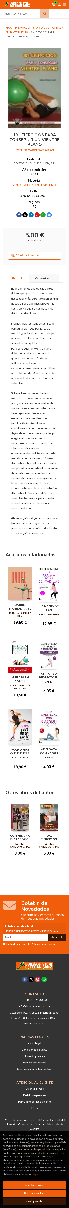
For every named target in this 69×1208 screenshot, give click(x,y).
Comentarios (44, 278)
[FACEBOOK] (25, 979)
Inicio (9, 27)
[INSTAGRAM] (37, 979)
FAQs (34, 1108)
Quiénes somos (34, 1089)
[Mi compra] (54, 5)
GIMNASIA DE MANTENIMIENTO (34, 185)
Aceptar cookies (34, 1185)
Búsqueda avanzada (59, 14)
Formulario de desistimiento (34, 1101)
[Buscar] (44, 13)
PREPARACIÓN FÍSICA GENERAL (32, 27)
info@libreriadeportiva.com (35, 1006)
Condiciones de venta (34, 1049)
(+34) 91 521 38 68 (34, 1000)
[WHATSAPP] (44, 979)
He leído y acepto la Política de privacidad (31, 944)
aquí (35, 1174)
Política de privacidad (34, 1056)
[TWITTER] (31, 979)
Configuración (34, 1201)
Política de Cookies (34, 1062)
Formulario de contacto (34, 1023)
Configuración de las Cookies (34, 1069)
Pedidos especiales (34, 1095)
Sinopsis (17, 278)
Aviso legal (34, 1043)
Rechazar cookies (34, 1193)
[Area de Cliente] (59, 4)
